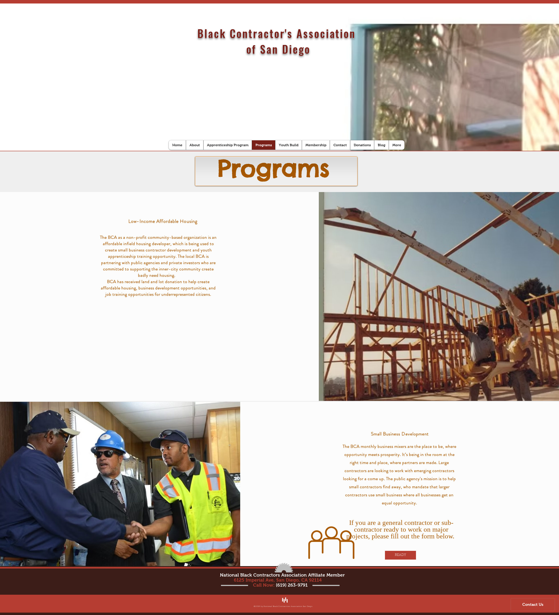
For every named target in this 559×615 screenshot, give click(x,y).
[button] (400, 555)
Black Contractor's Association (278, 33)
